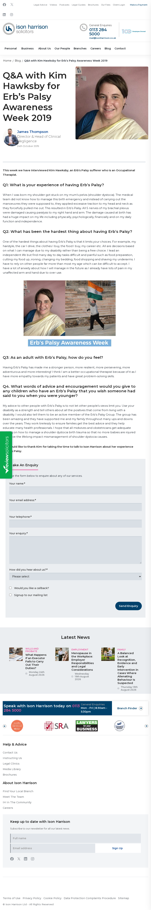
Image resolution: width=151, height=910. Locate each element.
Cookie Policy (52, 898)
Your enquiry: (18, 533)
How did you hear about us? (28, 569)
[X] (11, 5)
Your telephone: (20, 516)
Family (121, 649)
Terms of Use (11, 898)
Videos (53, 5)
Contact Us (10, 752)
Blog (108, 48)
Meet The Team (13, 796)
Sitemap (123, 898)
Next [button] (146, 724)
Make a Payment (138, 5)
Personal (11, 48)
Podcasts (64, 5)
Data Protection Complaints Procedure (90, 898)
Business (27, 48)
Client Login (119, 5)
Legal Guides (78, 5)
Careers (95, 48)
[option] (29, 663)
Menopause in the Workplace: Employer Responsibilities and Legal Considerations (82, 661)
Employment (79, 649)
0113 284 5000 (98, 32)
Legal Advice (40, 5)
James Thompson (32, 132)
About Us (44, 48)
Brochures (93, 5)
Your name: (17, 483)
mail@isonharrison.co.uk (102, 38)
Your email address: (22, 500)
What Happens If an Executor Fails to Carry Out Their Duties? (35, 661)
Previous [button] (4, 726)
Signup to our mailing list (31, 595)
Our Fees (105, 5)
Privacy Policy (32, 898)
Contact (120, 48)
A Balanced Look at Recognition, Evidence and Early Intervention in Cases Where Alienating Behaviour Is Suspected (127, 668)
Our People (62, 48)
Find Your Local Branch (18, 791)
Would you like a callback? (31, 588)
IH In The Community (17, 802)
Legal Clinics (11, 763)
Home (7, 60)
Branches (80, 48)
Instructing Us (12, 758)
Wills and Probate (32, 650)
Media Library (12, 769)
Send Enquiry (128, 606)
